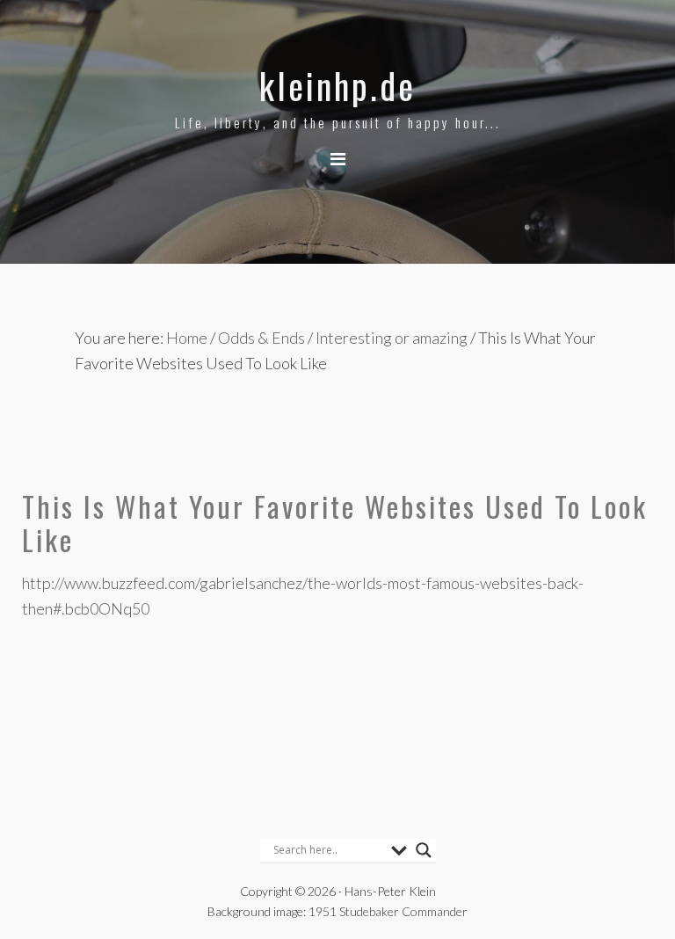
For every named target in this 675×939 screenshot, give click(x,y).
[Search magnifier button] (423, 850)
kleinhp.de (337, 85)
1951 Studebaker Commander (388, 911)
